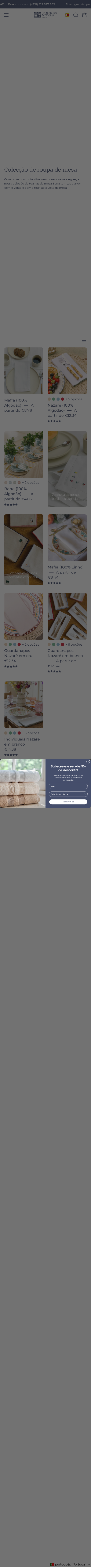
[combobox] (67, 794)
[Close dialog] (88, 761)
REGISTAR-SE (68, 802)
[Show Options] (85, 794)
